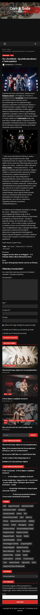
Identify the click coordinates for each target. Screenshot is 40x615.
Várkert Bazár (14, 562)
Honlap (4, 317)
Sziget (25, 555)
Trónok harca (28, 559)
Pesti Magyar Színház (10, 544)
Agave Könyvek (14, 506)
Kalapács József (20, 246)
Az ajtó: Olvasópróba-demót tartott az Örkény (19, 261)
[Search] (35, 44)
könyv (31, 525)
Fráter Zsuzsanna (8, 471)
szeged (17, 555)
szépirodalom (8, 559)
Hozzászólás (7, 278)
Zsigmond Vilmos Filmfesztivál (13, 566)
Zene (12, 55)
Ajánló (6, 420)
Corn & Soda (20, 8)
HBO (21, 517)
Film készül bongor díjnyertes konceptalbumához (20, 357)
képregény (22, 525)
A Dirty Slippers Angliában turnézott (20, 385)
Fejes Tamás (10, 246)
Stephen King (8, 555)
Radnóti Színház (22, 547)
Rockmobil (29, 246)
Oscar (19, 540)
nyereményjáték (9, 540)
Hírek (5, 365)
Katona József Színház (18, 521)
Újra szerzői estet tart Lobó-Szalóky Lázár (20, 414)
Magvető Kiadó (8, 536)
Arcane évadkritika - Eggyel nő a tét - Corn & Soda (19, 480)
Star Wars (26, 551)
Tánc (5, 562)
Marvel (18, 536)
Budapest (11, 420)
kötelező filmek (8, 532)
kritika (13, 525)
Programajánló (30, 420)
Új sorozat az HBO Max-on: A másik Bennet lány (19, 454)
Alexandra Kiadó (27, 506)
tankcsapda (6, 249)
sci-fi (18, 551)
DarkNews (29, 608)
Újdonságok (6, 55)
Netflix (26, 536)
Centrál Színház (8, 513)
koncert (6, 525)
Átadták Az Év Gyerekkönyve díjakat (15, 462)
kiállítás (31, 521)
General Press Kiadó (10, 517)
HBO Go (29, 517)
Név (4, 303)
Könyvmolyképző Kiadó (25, 529)
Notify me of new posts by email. (15, 333)
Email (4, 594)
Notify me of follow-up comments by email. (19, 330)
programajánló (26, 544)
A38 (4, 506)
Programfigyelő (8, 547)
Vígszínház (25, 562)
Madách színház (22, 532)
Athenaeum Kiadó (9, 510)
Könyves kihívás (8, 529)
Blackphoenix (9, 64)
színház (18, 559)
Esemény (18, 420)
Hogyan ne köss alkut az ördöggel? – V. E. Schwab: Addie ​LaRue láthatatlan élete (17, 254)
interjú (5, 521)
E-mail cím (6, 310)
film (25, 513)
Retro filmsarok (8, 551)
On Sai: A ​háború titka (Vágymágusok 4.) (16, 458)
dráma (19, 513)
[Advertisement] (20, 30)
